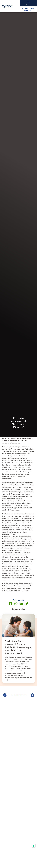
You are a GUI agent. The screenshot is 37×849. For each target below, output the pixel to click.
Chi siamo (24, 8)
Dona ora (28, 5)
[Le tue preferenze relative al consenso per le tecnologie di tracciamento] (33, 845)
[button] (32, 695)
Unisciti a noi (27, 10)
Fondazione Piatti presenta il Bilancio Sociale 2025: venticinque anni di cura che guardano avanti (18, 647)
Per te (32, 8)
